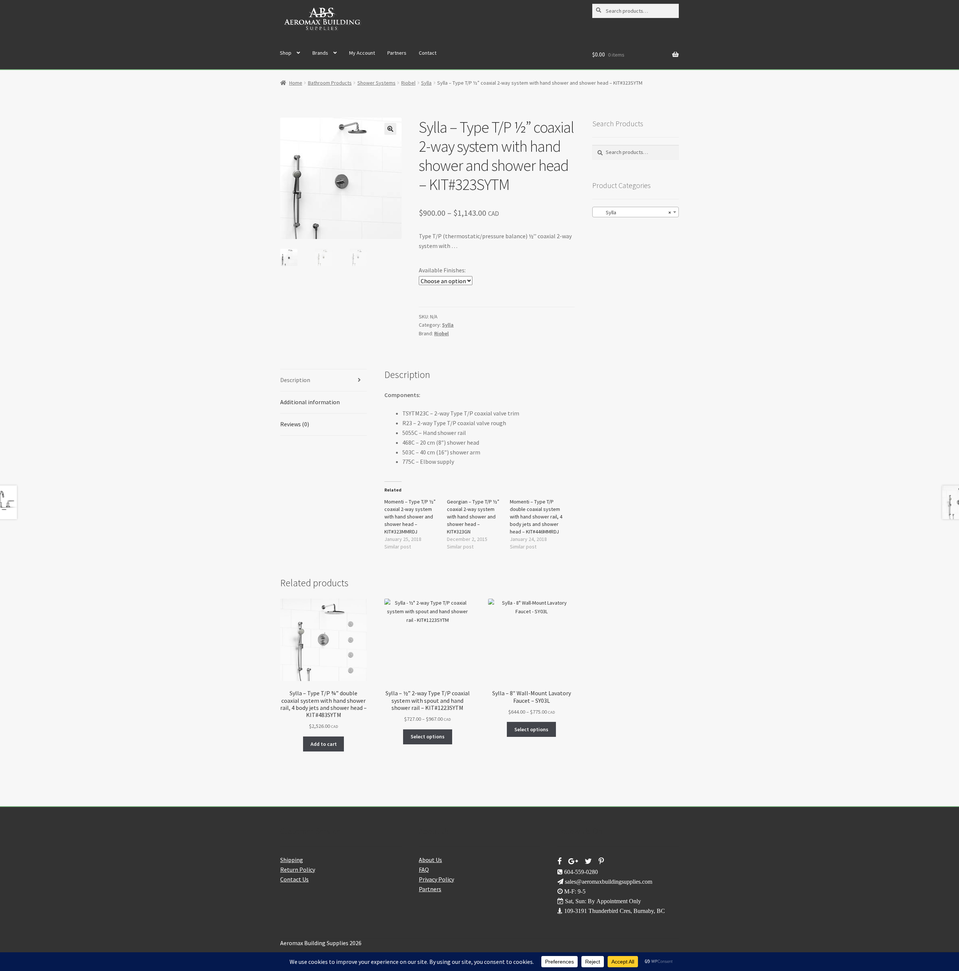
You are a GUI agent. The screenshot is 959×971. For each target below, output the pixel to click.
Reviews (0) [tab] (294, 424)
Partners (396, 52)
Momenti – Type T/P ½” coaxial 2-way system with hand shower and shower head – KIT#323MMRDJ (410, 516)
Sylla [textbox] (633, 212)
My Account (362, 52)
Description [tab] (295, 380)
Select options (428, 736)
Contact (427, 52)
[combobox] (635, 212)
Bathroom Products (330, 82)
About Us (430, 859)
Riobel (408, 82)
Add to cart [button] (324, 744)
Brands (320, 52)
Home (295, 82)
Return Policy (297, 869)
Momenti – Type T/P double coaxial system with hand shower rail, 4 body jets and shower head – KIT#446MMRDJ (536, 516)
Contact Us (294, 879)
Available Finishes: (442, 270)
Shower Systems (376, 82)
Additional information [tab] (310, 402)
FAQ (424, 869)
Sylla (426, 82)
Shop (285, 52)
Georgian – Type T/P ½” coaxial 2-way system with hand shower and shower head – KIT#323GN (473, 516)
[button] (390, 129)
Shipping (291, 859)
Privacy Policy (436, 879)
